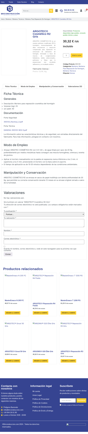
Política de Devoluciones (42, 407)
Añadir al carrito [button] (12, 313)
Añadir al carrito (76, 55)
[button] (56, 10)
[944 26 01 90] (61, 10)
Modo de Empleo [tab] (28, 86)
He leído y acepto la (72, 405)
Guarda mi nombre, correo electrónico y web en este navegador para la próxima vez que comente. (40, 249)
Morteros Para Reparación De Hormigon (37, 19)
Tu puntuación (10, 211)
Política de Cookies (40, 403)
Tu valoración (10, 218)
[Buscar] (51, 11)
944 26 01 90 (69, 10)
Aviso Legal (37, 395)
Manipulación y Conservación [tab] (51, 86)
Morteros (8, 19)
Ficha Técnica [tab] (11, 86)
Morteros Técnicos (18, 19)
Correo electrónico (12, 238)
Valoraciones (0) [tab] (75, 86)
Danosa (72, 73)
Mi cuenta (36, 391)
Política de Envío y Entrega (43, 411)
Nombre (8, 230)
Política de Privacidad (41, 399)
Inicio (2, 19)
